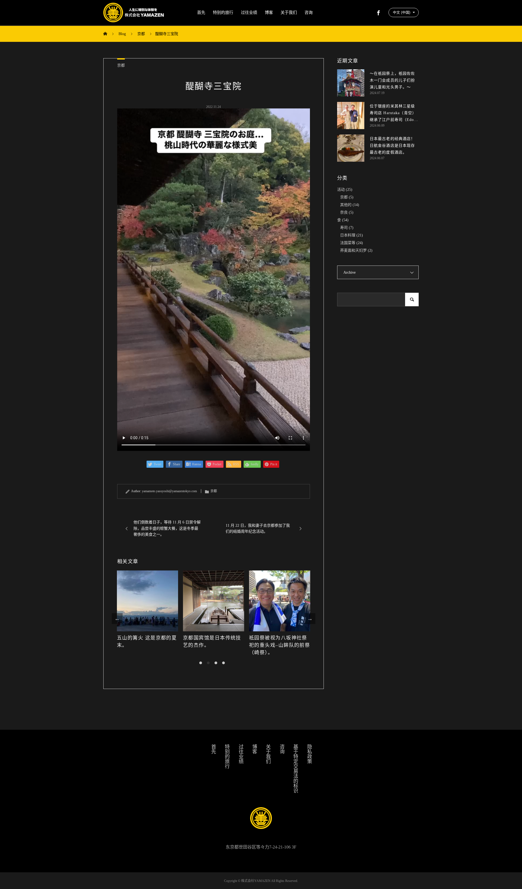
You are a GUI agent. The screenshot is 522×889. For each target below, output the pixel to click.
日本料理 (347, 235)
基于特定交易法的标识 (295, 768)
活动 (341, 190)
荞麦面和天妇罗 (353, 250)
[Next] (309, 618)
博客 (269, 12)
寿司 (344, 228)
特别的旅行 (223, 12)
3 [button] (216, 663)
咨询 (308, 12)
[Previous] (117, 618)
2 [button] (208, 663)
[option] (147, 613)
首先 (201, 12)
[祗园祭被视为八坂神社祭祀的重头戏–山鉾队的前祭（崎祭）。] (213, 601)
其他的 (346, 205)
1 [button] (200, 663)
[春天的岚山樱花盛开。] (279, 601)
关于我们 (289, 12)
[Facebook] (378, 12)
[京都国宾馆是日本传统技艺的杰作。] (147, 601)
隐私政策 (309, 754)
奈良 (344, 212)
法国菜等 (347, 243)
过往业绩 (249, 12)
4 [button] (223, 663)
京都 (121, 65)
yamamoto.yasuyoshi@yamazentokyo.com (169, 491)
